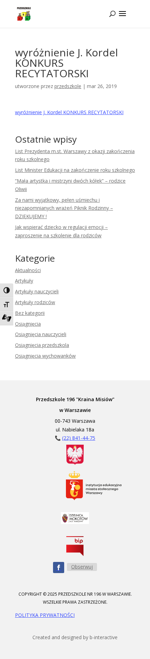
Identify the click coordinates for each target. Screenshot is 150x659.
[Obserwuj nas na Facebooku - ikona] (58, 567)
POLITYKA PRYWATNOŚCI (45, 615)
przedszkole (67, 86)
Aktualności (28, 270)
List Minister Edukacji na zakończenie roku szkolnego (75, 170)
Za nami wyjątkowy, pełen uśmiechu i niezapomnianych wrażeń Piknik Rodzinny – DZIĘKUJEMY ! (64, 208)
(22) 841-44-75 (78, 438)
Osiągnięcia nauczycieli (40, 334)
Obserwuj (82, 566)
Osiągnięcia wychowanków (45, 355)
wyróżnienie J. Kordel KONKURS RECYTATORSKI (69, 112)
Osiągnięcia (28, 323)
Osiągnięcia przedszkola (42, 345)
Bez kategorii (30, 313)
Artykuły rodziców (35, 302)
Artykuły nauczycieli (37, 291)
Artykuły (24, 280)
